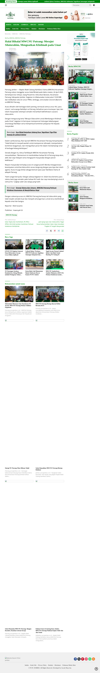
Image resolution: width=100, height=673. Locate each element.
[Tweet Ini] (50, 230)
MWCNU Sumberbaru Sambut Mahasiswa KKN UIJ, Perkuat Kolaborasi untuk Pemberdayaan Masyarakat (55, 273)
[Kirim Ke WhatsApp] (62, 230)
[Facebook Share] (47, 230)
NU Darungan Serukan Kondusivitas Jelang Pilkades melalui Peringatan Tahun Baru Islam (13, 273)
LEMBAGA (24, 24)
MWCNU (33, 24)
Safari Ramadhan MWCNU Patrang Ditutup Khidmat (49, 469)
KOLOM (16, 24)
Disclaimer (42, 28)
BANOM (41, 24)
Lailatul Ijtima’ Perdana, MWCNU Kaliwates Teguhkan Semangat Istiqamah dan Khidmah (59, 1)
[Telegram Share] (58, 230)
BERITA (8, 24)
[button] (90, 5)
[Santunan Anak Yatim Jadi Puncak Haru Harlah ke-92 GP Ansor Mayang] (73, 207)
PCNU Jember (12, 48)
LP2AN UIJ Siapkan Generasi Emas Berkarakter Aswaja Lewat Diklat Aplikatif (14, 252)
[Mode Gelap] (94, 5)
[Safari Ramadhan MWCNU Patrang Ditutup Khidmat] (50, 392)
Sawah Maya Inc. (66, 668)
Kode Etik (15, 28)
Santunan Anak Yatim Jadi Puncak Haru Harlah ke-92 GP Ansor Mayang (87, 206)
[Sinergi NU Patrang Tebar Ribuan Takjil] (19, 392)
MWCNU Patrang (20, 38)
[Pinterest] (82, 659)
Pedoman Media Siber (53, 28)
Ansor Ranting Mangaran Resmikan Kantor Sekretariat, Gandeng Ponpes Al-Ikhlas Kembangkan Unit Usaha (86, 122)
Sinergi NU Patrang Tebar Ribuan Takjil (17, 468)
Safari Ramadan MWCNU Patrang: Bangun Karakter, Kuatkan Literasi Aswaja (18, 629)
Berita (7, 38)
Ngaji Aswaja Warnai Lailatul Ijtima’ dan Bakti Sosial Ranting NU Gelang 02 (55, 252)
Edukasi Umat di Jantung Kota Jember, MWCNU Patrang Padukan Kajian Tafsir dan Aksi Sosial (49, 630)
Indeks (8, 28)
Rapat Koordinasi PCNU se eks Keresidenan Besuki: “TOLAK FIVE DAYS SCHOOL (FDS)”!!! (82, 175)
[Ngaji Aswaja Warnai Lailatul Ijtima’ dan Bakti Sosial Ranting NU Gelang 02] (55, 244)
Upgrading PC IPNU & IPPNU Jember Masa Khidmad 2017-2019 (83, 140)
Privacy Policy (25, 28)
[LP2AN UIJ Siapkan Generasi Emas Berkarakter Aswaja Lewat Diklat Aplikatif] (14, 244)
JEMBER (36, 668)
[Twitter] (79, 659)
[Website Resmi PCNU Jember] (10, 15)
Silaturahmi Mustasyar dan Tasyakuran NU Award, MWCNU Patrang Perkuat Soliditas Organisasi (18, 305)
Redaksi (34, 28)
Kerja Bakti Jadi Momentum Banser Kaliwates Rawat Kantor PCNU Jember (34, 272)
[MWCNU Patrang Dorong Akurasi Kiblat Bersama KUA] (50, 294)
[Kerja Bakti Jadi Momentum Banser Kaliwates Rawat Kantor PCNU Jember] (34, 264)
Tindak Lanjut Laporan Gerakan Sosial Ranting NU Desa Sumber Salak (83, 168)
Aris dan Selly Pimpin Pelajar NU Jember (81, 147)
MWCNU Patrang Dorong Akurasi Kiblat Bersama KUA (48, 304)
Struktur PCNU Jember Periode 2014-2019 (82, 154)
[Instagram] (86, 659)
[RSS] (93, 659)
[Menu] (6, 5)
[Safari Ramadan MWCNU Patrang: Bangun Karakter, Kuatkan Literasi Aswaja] (19, 553)
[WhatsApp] (89, 659)
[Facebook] (75, 659)
